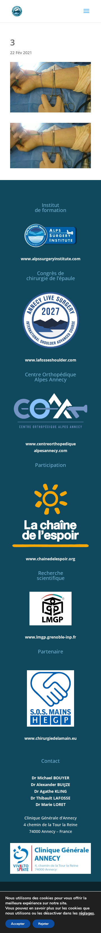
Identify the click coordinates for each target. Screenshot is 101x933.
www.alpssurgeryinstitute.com (51, 258)
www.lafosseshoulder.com (50, 360)
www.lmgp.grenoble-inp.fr (50, 637)
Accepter (18, 924)
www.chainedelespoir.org (50, 558)
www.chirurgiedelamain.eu (50, 738)
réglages (86, 913)
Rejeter (43, 924)
